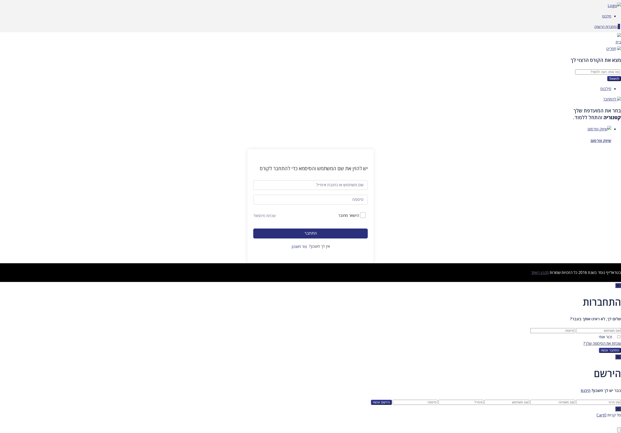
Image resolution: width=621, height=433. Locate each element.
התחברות (611, 26)
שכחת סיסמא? (264, 215)
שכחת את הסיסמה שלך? (602, 343)
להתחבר (610, 99)
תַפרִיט (611, 48)
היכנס (585, 390)
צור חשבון (299, 246)
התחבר (310, 233)
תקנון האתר (540, 272)
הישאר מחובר (348, 215)
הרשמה (599, 26)
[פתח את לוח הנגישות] (619, 430)
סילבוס (606, 16)
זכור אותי (605, 337)
